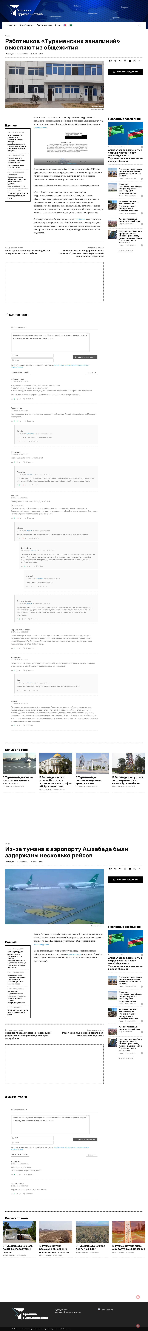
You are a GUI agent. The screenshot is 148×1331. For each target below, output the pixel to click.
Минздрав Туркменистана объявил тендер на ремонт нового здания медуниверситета (17, 180)
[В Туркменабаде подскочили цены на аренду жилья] (92, 763)
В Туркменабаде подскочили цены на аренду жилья (88, 780)
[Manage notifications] (138, 1326)
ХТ (8, 190)
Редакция (10, 54)
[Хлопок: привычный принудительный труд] (112, 222)
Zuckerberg (39, 579)
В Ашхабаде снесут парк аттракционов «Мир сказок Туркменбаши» (127, 780)
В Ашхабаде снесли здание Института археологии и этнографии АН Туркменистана (55, 782)
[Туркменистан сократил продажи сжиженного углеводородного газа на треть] (112, 172)
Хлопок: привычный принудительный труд (18, 195)
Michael (29, 531)
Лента (7, 36)
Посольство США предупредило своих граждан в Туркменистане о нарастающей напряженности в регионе (81, 253)
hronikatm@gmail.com (72, 1312)
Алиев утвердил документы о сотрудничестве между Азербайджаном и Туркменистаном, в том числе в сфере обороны (17, 143)
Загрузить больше (124, 250)
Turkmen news (40, 127)
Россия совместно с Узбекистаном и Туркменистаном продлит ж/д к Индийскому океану (128, 206)
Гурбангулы (30, 434)
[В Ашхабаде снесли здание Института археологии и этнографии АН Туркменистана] (55, 763)
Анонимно (29, 475)
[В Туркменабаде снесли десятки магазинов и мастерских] (19, 763)
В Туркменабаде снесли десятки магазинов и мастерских (18, 780)
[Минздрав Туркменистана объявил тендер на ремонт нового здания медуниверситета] (112, 187)
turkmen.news (71, 163)
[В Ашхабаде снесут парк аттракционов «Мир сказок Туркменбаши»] (128, 763)
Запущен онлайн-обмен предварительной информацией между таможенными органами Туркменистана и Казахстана (130, 237)
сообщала (80, 219)
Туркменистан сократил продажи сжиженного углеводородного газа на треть (17, 162)
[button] (139, 25)
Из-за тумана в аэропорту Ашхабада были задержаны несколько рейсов (27, 252)
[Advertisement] (54, 282)
